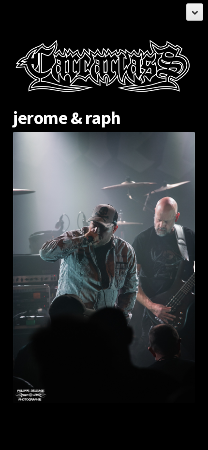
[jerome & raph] (103, 267)
